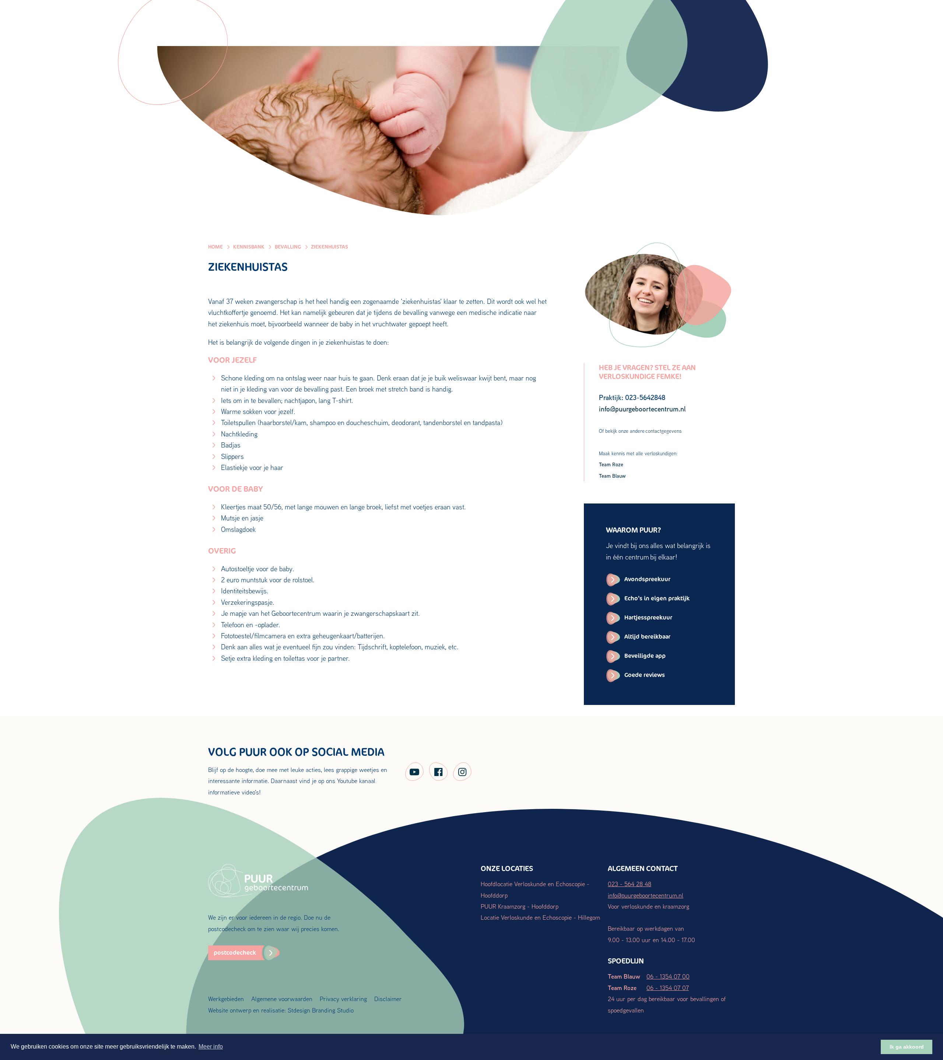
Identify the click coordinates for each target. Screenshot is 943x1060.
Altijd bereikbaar (647, 636)
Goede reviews (644, 675)
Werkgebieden (226, 999)
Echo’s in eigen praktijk (657, 598)
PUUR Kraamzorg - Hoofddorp (519, 906)
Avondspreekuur (647, 579)
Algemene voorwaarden (281, 999)
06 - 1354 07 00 (668, 976)
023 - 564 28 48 (629, 884)
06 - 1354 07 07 (667, 987)
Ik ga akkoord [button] (907, 1047)
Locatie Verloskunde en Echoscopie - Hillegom (540, 917)
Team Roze (611, 464)
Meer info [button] (211, 1046)
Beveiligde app (645, 656)
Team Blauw (612, 475)
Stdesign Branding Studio (321, 1010)
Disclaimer (388, 999)
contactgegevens (663, 431)
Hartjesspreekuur (648, 617)
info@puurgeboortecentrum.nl (645, 895)
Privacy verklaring (343, 999)
